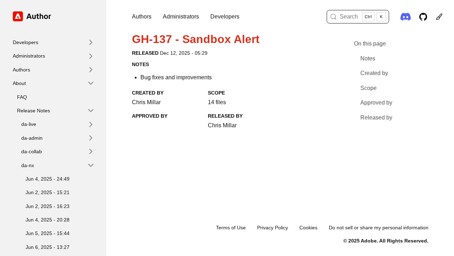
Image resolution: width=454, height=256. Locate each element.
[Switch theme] (439, 17)
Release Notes (33, 110)
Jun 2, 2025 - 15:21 (48, 192)
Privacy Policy (272, 227)
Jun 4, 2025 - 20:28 (48, 220)
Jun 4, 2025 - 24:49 (48, 179)
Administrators (181, 17)
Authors (141, 17)
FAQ (22, 97)
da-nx (27, 165)
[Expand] (91, 42)
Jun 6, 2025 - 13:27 (48, 247)
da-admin (32, 138)
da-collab (31, 151)
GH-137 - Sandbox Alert (196, 39)
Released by (376, 117)
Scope (368, 88)
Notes (367, 58)
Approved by (376, 103)
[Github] (423, 17)
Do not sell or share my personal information (378, 227)
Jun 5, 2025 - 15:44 (48, 233)
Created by (374, 73)
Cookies (308, 227)
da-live (28, 124)
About (19, 83)
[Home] (50, 16)
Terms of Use (231, 227)
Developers (224, 17)
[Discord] (405, 17)
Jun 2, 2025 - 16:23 (48, 206)
